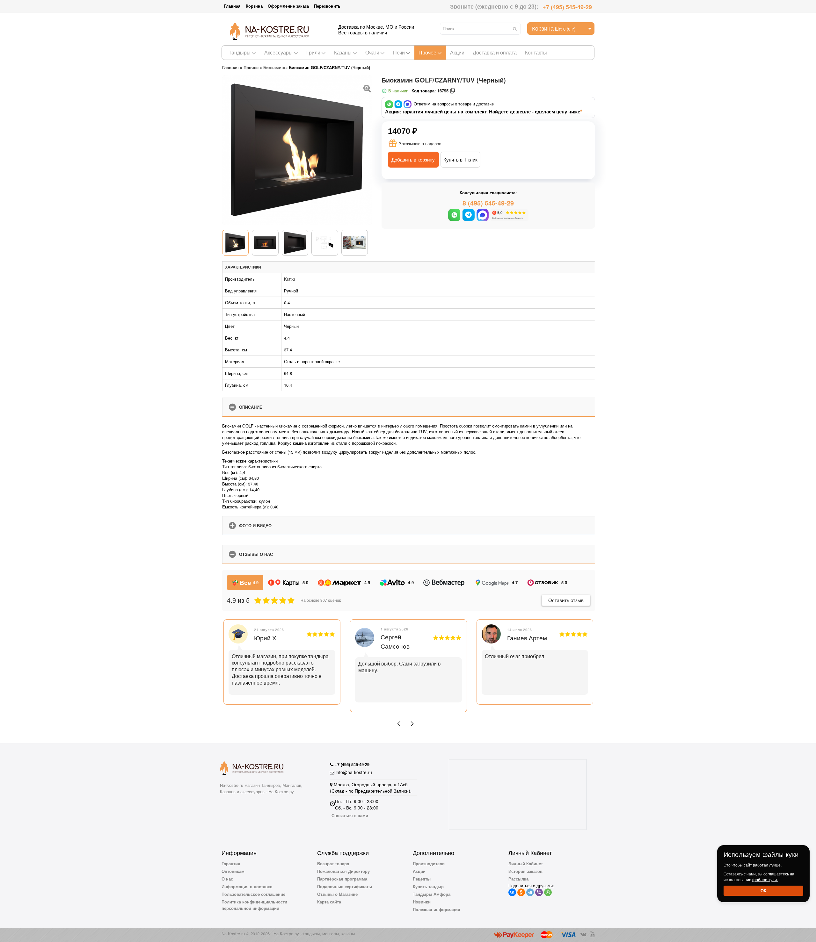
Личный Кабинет (525, 863)
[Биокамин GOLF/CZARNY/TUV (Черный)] (367, 87)
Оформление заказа (288, 6)
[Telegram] (530, 892)
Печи (399, 52)
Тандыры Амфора (431, 894)
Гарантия (231, 863)
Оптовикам (233, 871)
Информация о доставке (247, 886)
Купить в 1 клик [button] (460, 159)
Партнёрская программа (342, 879)
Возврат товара (333, 863)
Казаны (343, 52)
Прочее (427, 52)
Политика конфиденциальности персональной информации (254, 905)
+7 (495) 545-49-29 (567, 7)
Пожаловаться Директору (343, 871)
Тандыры (240, 52)
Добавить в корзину (413, 159)
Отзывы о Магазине (337, 894)
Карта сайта (329, 902)
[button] (399, 724)
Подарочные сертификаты (344, 886)
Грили (313, 52)
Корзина (254, 6)
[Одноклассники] (521, 892)
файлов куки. (765, 879)
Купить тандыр (428, 886)
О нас (227, 879)
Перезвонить (327, 6)
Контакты (536, 52)
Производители (429, 863)
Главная (232, 6)
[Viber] (539, 892)
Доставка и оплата (495, 52)
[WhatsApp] (548, 892)
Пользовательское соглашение (253, 894)
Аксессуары (278, 52)
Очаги (372, 52)
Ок (763, 891)
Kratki (289, 279)
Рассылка (518, 879)
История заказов (525, 871)
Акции (457, 52)
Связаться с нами (350, 815)
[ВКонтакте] (512, 892)
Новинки (422, 902)
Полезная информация (436, 909)
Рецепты (422, 879)
